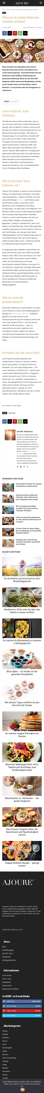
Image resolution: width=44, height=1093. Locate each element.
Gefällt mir (36, 1001)
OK (23, 1090)
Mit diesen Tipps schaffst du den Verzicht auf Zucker (22, 704)
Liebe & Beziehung (9, 1058)
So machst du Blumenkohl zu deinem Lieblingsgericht (22, 642)
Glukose (20, 200)
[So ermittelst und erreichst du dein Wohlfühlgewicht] (22, 566)
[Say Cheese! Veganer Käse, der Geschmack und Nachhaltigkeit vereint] (22, 817)
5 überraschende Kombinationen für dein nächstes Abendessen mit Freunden (28, 520)
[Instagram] (21, 466)
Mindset (5, 1068)
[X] (9, 33)
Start (3, 10)
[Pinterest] (15, 33)
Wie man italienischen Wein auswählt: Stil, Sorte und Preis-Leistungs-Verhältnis (27, 508)
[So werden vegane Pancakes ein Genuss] (22, 721)
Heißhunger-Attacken (20, 314)
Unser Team (6, 979)
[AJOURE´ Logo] (22, 3)
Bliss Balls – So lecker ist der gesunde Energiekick (22, 673)
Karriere (5, 1054)
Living (4, 1064)
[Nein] (41, 1086)
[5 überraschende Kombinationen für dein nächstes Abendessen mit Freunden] (8, 521)
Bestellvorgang (7, 950)
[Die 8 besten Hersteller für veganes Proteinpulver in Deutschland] (8, 487)
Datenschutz (7, 985)
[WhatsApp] (20, 33)
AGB (4, 947)
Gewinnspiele (7, 1048)
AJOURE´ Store (7, 953)
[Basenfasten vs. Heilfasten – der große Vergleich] (22, 786)
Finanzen (5, 1038)
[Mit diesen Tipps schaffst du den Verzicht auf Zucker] (22, 690)
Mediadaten (6, 982)
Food (8, 10)
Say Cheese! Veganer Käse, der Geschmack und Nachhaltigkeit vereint (22, 832)
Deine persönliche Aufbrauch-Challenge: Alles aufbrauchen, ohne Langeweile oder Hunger (27, 497)
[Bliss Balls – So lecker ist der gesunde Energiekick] (22, 659)
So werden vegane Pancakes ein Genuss (22, 735)
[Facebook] (4, 33)
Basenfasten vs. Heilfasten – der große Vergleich (22, 799)
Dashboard (6, 957)
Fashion (5, 1034)
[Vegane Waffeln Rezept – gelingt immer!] (22, 851)
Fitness (4, 1041)
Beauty (4, 1031)
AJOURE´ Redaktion (25, 431)
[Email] (25, 33)
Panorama (6, 1071)
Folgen (37, 1006)
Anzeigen (14, 101)
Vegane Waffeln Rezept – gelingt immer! (22, 864)
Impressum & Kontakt (10, 989)
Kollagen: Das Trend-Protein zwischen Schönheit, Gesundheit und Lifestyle (28, 542)
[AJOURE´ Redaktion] (10, 449)
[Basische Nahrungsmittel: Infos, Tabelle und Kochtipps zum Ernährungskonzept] (22, 752)
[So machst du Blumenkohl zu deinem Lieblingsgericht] (22, 628)
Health (4, 1051)
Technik (5, 1078)
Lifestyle (5, 1061)
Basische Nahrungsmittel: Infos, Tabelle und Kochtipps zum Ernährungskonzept (22, 767)
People (4, 1075)
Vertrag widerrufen (9, 960)
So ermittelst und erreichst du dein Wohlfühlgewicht (22, 580)
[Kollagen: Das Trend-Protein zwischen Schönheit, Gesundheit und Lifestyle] (8, 543)
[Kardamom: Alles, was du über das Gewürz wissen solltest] (22, 597)
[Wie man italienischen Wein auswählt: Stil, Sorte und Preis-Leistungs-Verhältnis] (8, 510)
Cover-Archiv (7, 975)
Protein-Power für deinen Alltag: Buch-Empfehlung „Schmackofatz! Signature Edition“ (28, 531)
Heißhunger (11, 413)
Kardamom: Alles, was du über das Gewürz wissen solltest (22, 611)
